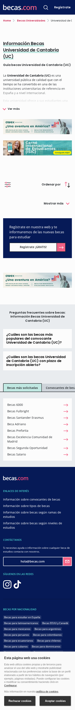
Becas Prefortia (17, 431)
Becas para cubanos (16, 646)
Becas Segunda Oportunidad (27, 448)
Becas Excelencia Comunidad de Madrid (29, 439)
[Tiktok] (17, 584)
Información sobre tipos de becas (26, 506)
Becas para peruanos (16, 635)
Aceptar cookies (55, 700)
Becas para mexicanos (17, 629)
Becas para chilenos (49, 640)
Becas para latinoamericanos (21, 623)
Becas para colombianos (47, 635)
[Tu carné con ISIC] (37, 148)
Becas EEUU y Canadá (55, 623)
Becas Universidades (30, 20)
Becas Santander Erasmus (25, 418)
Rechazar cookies (20, 700)
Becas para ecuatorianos (18, 640)
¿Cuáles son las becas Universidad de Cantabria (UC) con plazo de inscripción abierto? (36, 360)
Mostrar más (54, 203)
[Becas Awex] (37, 126)
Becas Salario (16, 454)
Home (7, 20)
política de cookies (47, 691)
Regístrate (62, 7)
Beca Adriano (16, 424)
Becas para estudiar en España (22, 617)
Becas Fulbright (18, 411)
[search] (46, 7)
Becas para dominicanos (46, 646)
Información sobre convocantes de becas (31, 499)
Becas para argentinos (48, 629)
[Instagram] (7, 584)
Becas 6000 (15, 405)
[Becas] (19, 7)
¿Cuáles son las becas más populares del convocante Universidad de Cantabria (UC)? (34, 338)
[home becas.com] (15, 478)
